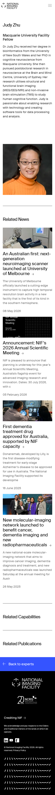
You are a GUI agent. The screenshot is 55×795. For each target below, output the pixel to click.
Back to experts (21, 664)
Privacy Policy (19, 750)
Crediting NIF (13, 718)
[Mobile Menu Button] (50, 5)
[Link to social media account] (6, 740)
